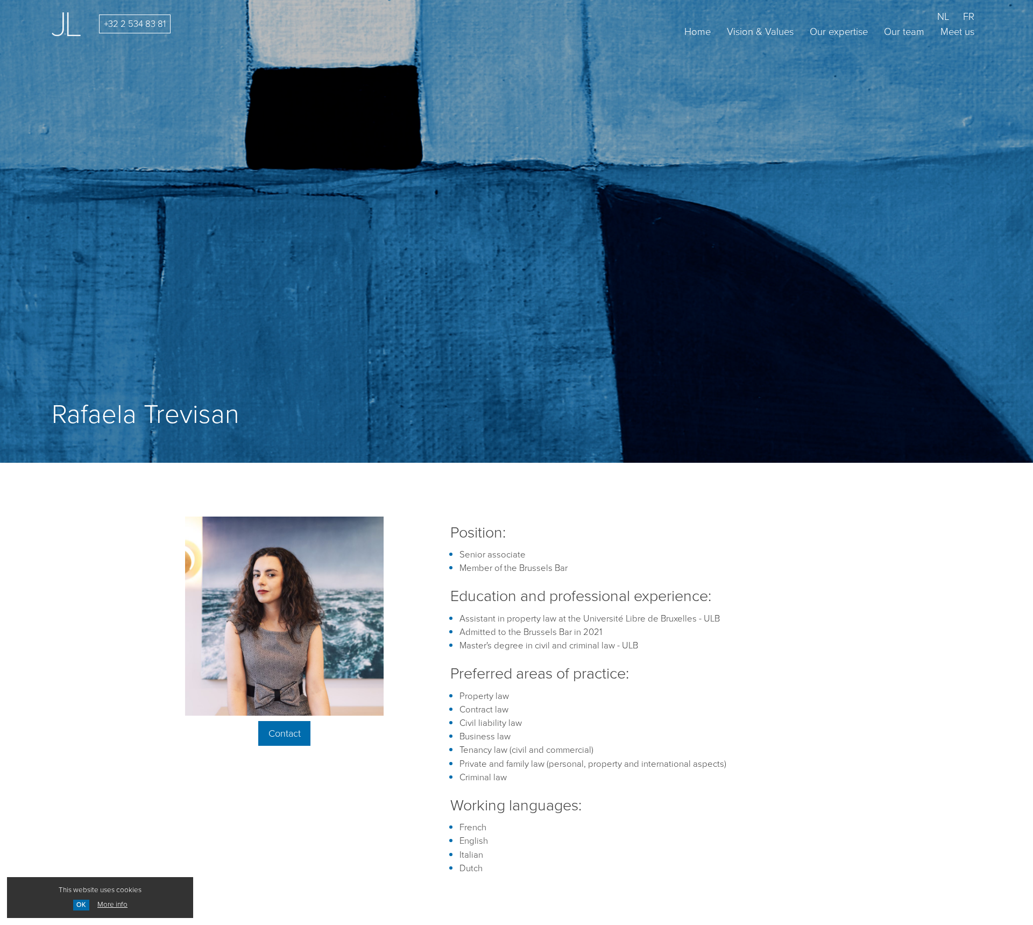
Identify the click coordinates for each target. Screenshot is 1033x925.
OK (81, 904)
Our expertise (839, 31)
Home (697, 31)
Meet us (957, 31)
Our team (904, 31)
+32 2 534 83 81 (135, 24)
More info (112, 904)
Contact (284, 733)
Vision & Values (760, 31)
